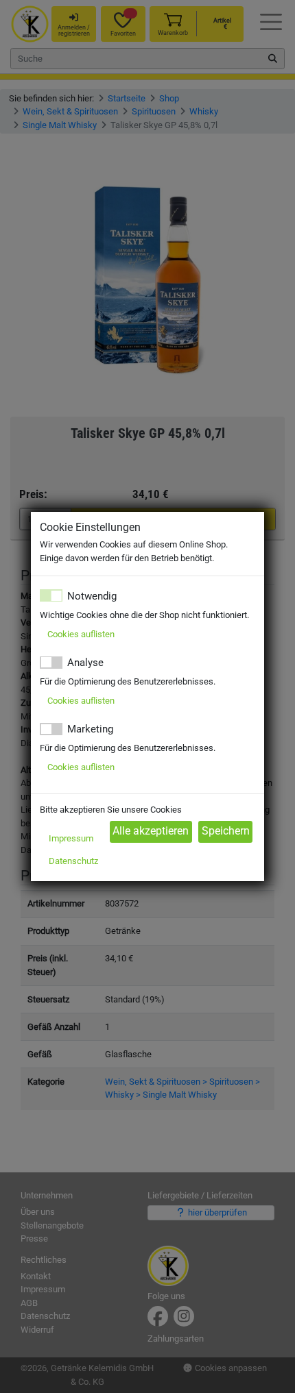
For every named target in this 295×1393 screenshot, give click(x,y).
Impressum (71, 838)
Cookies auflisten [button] (81, 634)
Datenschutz (73, 861)
